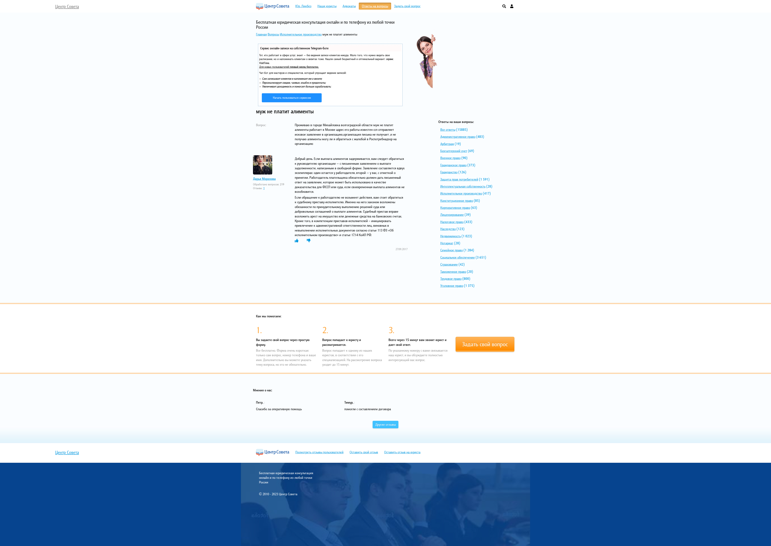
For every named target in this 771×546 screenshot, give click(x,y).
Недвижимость (450, 236)
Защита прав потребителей (459, 179)
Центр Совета (272, 6)
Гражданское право (453, 165)
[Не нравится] (308, 240)
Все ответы (447, 129)
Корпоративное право (455, 207)
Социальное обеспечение (457, 257)
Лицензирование (452, 214)
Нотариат (446, 243)
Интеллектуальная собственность (462, 186)
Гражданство (449, 172)
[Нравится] (296, 240)
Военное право (450, 157)
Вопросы (273, 34)
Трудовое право (451, 278)
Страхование (449, 264)
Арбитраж (447, 143)
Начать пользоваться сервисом (292, 97)
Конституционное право (456, 200)
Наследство (448, 228)
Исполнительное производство (301, 34)
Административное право (457, 136)
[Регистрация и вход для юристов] (511, 6)
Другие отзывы (385, 424)
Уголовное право (451, 285)
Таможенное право (453, 271)
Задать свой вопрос (485, 344)
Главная (261, 34)
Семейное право (451, 250)
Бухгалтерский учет (453, 150)
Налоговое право (452, 221)
